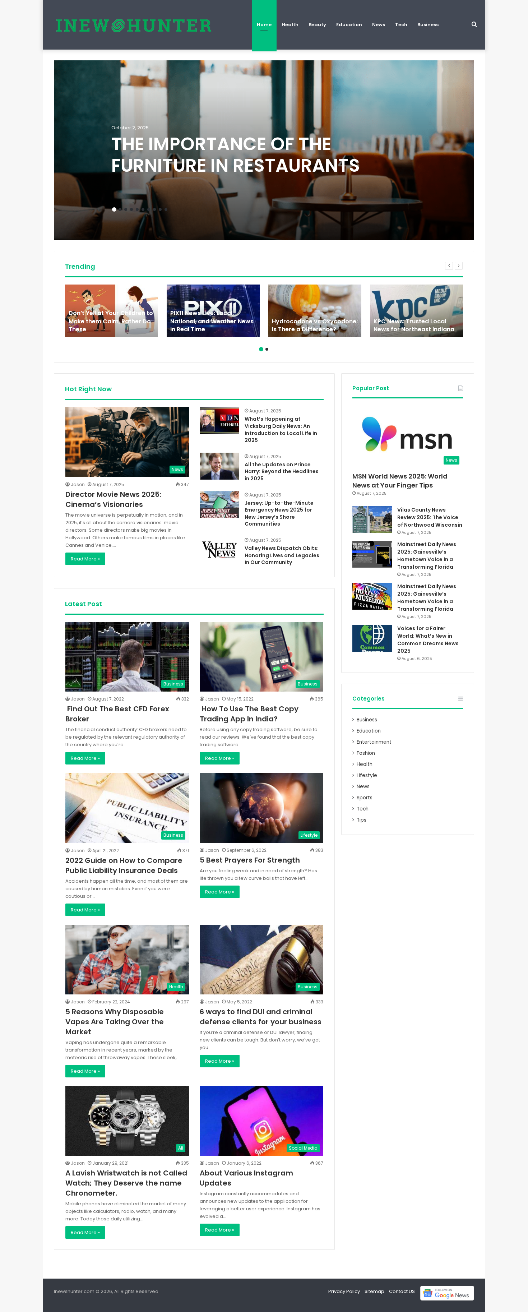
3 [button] (125, 209)
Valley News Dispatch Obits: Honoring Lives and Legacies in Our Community (282, 555)
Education (349, 24)
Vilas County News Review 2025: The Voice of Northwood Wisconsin (429, 517)
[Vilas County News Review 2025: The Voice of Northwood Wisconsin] (372, 519)
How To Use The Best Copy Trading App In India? (249, 714)
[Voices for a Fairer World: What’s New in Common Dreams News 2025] (372, 638)
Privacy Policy (344, 1291)
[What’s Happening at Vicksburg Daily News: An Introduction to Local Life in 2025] (219, 420)
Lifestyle (367, 775)
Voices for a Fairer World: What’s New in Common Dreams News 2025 (428, 640)
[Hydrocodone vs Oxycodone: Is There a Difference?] (314, 311)
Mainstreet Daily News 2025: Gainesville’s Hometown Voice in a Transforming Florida (426, 555)
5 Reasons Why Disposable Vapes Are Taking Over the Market (114, 1022)
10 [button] (166, 209)
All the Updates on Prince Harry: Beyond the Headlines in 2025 (282, 471)
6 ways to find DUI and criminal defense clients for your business (260, 1017)
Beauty (317, 24)
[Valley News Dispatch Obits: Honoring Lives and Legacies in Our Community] (219, 549)
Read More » (85, 558)
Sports (364, 797)
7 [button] (148, 209)
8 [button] (154, 209)
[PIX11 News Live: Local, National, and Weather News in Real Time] (213, 311)
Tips (361, 820)
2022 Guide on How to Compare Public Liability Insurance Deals (123, 865)
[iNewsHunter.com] (132, 25)
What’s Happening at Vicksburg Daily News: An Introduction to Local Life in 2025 (281, 429)
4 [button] (131, 209)
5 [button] (137, 209)
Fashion (366, 753)
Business (428, 24)
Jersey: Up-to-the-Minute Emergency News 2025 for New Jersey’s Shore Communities (279, 513)
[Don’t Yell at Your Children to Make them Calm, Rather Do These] (111, 311)
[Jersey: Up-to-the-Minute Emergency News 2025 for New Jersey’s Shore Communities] (219, 504)
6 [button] (143, 209)
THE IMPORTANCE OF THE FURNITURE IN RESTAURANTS (235, 154)
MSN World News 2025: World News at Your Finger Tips (400, 481)
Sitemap (374, 1291)
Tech (401, 24)
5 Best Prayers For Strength (250, 860)
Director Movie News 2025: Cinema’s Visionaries (113, 499)
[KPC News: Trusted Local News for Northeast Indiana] (416, 311)
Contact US (402, 1291)
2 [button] (120, 209)
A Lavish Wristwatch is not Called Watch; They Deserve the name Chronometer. (126, 1183)
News (378, 24)
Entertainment (374, 742)
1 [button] (114, 209)
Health (290, 24)
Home (264, 24)
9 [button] (160, 209)
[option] (264, 150)
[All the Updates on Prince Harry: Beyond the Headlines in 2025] (219, 466)
